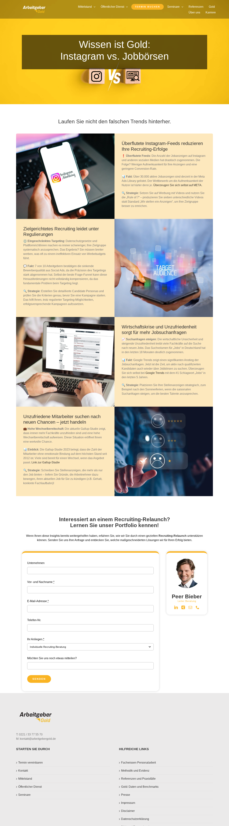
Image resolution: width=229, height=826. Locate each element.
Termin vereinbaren (30, 762)
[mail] (190, 607)
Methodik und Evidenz (135, 770)
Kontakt (23, 770)
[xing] (183, 607)
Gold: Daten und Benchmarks (140, 786)
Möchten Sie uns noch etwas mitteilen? (52, 658)
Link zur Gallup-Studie (45, 462)
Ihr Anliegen (35, 639)
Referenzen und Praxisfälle (138, 778)
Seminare (24, 794)
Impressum (128, 802)
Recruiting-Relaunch (173, 535)
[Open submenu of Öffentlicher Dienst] (128, 7)
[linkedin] (176, 607)
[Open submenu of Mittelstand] (95, 7)
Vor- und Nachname (40, 581)
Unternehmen (36, 563)
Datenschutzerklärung (135, 818)
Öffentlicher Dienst (30, 786)
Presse (125, 794)
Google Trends (154, 372)
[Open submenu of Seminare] (183, 7)
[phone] (197, 607)
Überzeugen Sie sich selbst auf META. (177, 185)
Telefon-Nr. (34, 620)
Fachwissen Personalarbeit (138, 762)
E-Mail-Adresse (38, 601)
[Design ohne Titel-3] (34, 7)
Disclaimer (128, 810)
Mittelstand (25, 778)
